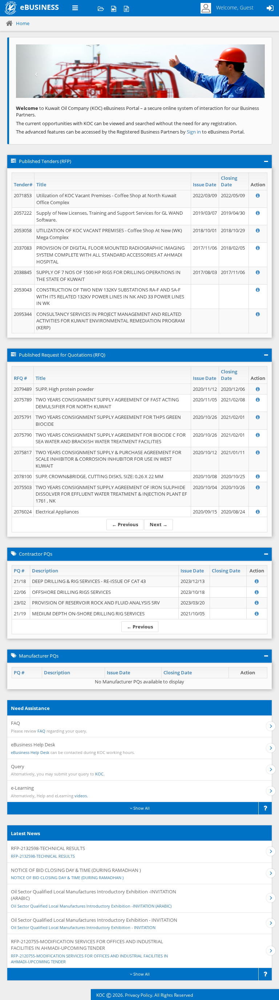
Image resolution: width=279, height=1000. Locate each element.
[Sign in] (270, 8)
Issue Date (204, 184)
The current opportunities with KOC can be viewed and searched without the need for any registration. (126, 123)
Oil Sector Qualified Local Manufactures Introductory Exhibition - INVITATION (83, 927)
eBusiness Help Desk (30, 752)
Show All (141, 808)
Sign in (194, 131)
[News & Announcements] (126, 8)
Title (41, 184)
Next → (158, 524)
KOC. (100, 774)
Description (45, 570)
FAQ (41, 731)
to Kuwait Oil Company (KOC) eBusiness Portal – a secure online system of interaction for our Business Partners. (137, 111)
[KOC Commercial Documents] (100, 8)
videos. (81, 795)
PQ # (19, 570)
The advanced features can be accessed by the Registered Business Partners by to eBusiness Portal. (130, 131)
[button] (34, 71)
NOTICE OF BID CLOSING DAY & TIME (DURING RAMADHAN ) (67, 877)
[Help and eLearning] (113, 8)
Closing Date (229, 181)
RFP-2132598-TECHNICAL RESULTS (43, 856)
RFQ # (20, 378)
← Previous (125, 524)
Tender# (23, 184)
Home (22, 23)
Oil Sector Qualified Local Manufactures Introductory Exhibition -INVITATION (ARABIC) (91, 906)
